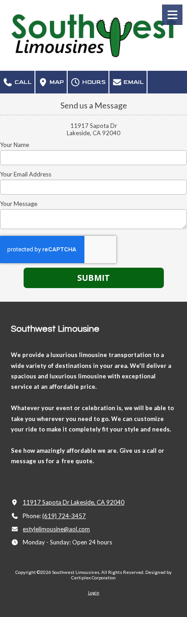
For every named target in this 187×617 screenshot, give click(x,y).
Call (22, 82)
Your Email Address (25, 174)
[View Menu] (172, 15)
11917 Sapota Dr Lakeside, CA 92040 (73, 502)
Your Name (14, 144)
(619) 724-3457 (64, 515)
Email (133, 82)
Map (56, 82)
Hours (93, 82)
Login (93, 592)
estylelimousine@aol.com (56, 529)
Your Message (18, 203)
